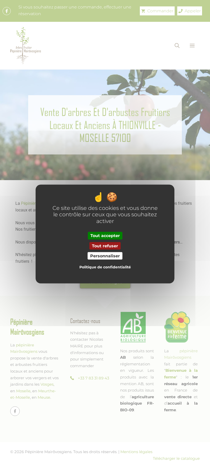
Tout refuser (105, 245)
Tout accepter (105, 235)
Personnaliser (105, 255)
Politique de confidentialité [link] (105, 267)
